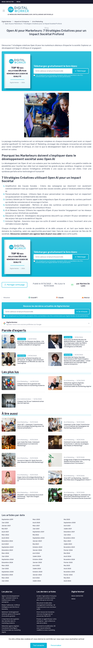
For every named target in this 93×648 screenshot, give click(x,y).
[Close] (70, 314)
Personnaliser (56, 645)
